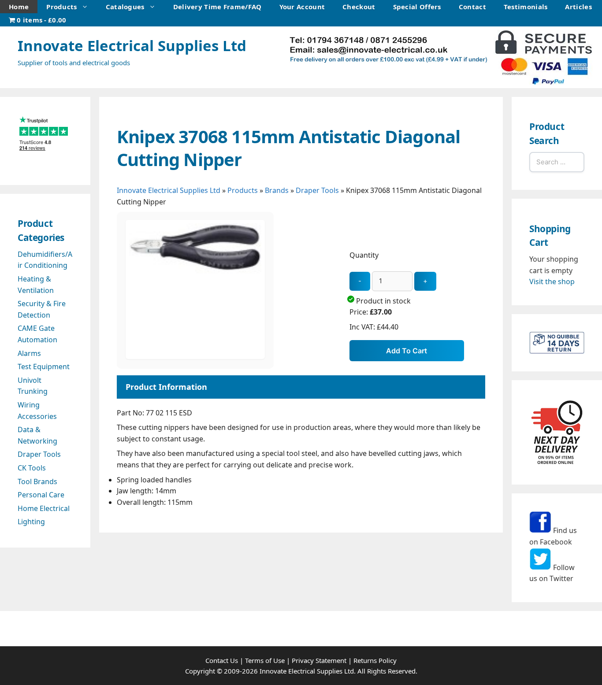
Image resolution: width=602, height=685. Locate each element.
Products (61, 6)
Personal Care (41, 495)
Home (19, 6)
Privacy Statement (319, 660)
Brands (277, 190)
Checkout (358, 6)
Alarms (29, 353)
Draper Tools (317, 190)
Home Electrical (44, 508)
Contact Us (221, 660)
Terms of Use (265, 660)
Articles (578, 6)
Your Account (302, 6)
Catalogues (125, 6)
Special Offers (417, 6)
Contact (472, 6)
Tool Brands (37, 481)
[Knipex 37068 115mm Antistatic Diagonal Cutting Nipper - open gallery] (195, 356)
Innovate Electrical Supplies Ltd (132, 46)
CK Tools (32, 468)
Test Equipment (44, 366)
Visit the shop (552, 281)
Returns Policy (375, 660)
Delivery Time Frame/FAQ (217, 6)
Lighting (31, 521)
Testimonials (526, 6)
